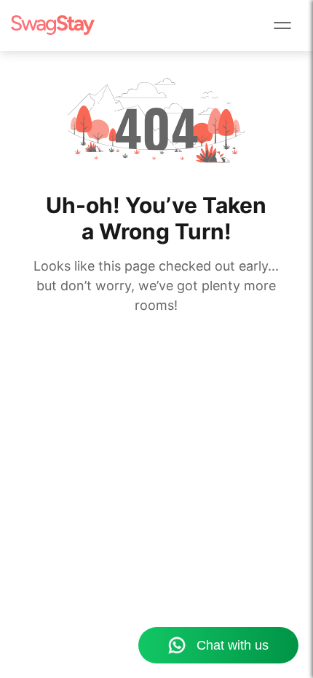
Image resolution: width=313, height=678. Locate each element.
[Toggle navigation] (282, 25)
